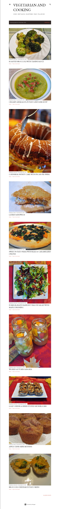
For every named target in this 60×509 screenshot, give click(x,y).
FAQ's (35, 14)
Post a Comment (16, 63)
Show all (47, 22)
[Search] (50, 4)
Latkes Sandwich (17, 215)
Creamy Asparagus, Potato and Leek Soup (28, 102)
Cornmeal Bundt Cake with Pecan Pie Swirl (29, 174)
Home (15, 14)
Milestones (29, 14)
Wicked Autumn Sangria (20, 369)
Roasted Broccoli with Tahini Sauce (26, 61)
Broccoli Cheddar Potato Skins (24, 487)
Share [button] (10, 63)
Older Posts (47, 495)
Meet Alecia (21, 14)
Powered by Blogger (31, 504)
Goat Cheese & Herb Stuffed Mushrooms (28, 406)
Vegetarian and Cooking (29, 7)
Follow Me (41, 14)
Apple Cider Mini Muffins (20, 446)
